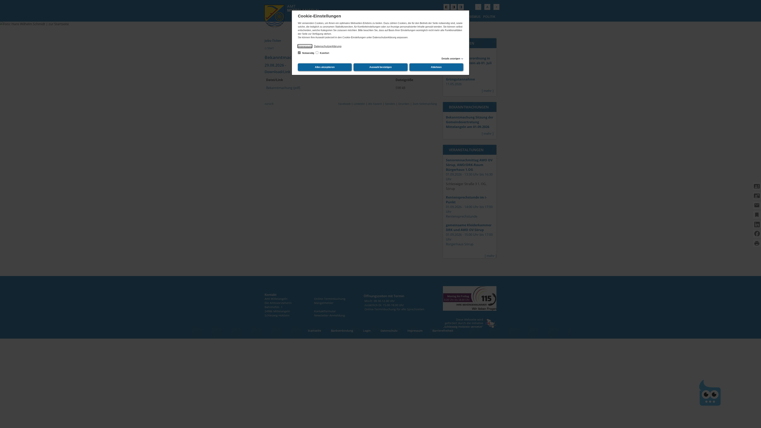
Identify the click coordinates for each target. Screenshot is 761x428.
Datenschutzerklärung (327, 46)
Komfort (324, 53)
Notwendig (308, 53)
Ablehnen (436, 67)
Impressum (305, 46)
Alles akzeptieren (325, 67)
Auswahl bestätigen (380, 67)
